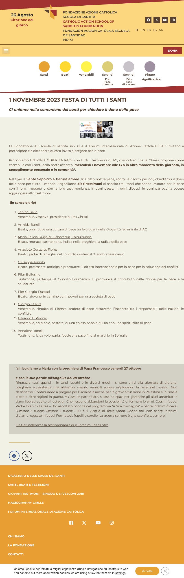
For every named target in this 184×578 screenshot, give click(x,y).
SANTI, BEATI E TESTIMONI (28, 484)
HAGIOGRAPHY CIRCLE (26, 502)
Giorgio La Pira (29, 304)
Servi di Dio (107, 79)
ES (155, 30)
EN (142, 30)
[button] (6, 50)
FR (149, 30)
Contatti (16, 554)
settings (120, 573)
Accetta (147, 571)
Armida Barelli (29, 225)
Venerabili (86, 74)
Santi (44, 74)
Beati (65, 74)
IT (137, 30)
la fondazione (21, 545)
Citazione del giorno (22, 22)
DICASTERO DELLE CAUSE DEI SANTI (36, 475)
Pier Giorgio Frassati (34, 292)
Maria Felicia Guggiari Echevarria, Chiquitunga (55, 237)
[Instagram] (173, 20)
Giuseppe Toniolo (31, 262)
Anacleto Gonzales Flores (38, 249)
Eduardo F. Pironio (32, 318)
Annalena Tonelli (31, 331)
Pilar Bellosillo (29, 274)
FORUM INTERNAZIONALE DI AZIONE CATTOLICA (46, 511)
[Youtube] (165, 20)
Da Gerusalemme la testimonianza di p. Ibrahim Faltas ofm (62, 425)
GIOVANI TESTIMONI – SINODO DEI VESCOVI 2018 (46, 493)
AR (161, 30)
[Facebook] (148, 20)
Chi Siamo (16, 536)
